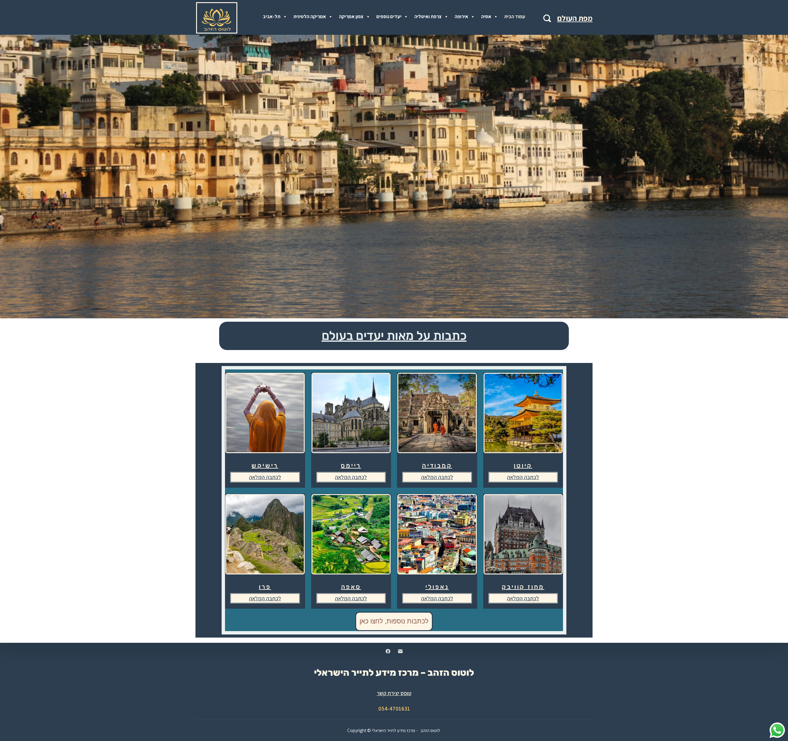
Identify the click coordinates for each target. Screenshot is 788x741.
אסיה (486, 16)
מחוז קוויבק (523, 586)
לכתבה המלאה (265, 477)
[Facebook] (388, 651)
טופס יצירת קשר (394, 693)
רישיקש (264, 465)
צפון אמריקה (351, 16)
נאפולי (437, 586)
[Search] (547, 18)
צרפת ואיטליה (428, 16)
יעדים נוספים (388, 16)
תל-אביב (271, 16)
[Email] (400, 651)
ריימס (351, 465)
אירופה (461, 16)
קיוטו (523, 465)
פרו (265, 586)
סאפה (351, 586)
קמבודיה (437, 465)
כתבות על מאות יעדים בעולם (394, 335)
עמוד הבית (514, 16)
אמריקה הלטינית (309, 16)
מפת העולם (575, 18)
